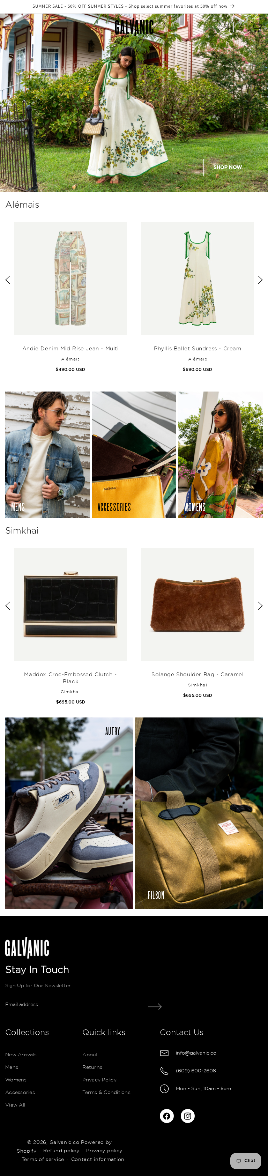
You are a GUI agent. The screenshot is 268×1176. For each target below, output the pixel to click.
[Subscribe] (155, 1006)
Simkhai (21, 531)
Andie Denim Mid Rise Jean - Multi (70, 349)
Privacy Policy (99, 1080)
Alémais (22, 205)
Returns (92, 1067)
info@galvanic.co (196, 1053)
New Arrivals (21, 1055)
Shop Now (228, 167)
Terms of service (43, 1160)
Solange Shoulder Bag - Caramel (197, 675)
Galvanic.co (65, 1142)
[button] (8, 27)
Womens (16, 1080)
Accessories (20, 1093)
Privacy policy (104, 1151)
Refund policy (61, 1151)
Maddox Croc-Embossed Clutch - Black (70, 678)
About (90, 1055)
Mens (11, 1067)
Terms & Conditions (106, 1093)
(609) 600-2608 (196, 1071)
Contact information (98, 1160)
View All (15, 1105)
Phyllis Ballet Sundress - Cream (197, 349)
